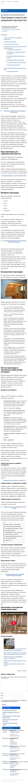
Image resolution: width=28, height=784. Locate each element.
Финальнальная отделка (13, 64)
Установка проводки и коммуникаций (16, 62)
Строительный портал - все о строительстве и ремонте (11, 14)
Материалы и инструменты (14, 49)
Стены (2, 15)
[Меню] (3, 11)
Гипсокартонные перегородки (11, 44)
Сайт (2, 698)
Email (2, 695)
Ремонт (23, 14)
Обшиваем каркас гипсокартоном (15, 60)
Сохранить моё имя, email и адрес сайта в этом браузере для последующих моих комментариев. (13, 701)
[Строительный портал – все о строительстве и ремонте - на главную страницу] (1, 5)
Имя (2, 693)
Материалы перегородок (10, 41)
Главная (3, 1)
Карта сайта (15, 1)
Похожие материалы (12, 71)
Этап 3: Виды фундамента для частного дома (14, 654)
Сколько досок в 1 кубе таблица (10, 710)
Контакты (9, 1)
